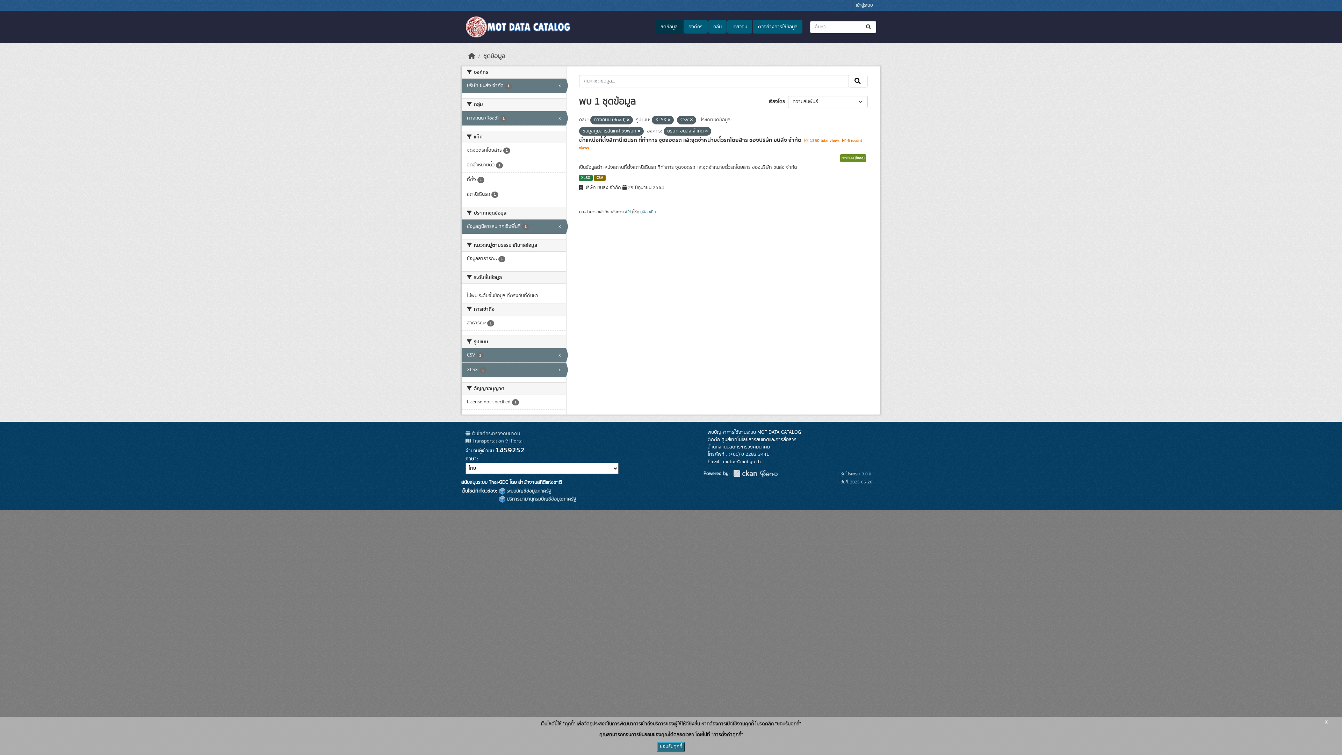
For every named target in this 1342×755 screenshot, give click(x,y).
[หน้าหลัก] (471, 56)
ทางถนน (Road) (853, 158)
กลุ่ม (717, 26)
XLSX (585, 178)
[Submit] (868, 27)
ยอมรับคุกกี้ (671, 746)
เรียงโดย (777, 101)
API (628, 212)
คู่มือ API (647, 212)
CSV (600, 178)
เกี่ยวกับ (740, 26)
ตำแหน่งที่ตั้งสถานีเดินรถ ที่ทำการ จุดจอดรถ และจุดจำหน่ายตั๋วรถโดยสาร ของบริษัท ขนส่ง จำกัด (691, 140)
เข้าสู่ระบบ (864, 5)
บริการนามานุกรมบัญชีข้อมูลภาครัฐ (540, 499)
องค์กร (695, 26)
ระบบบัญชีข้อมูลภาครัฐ (528, 491)
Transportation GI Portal (497, 441)
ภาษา (471, 458)
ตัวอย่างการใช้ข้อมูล (778, 26)
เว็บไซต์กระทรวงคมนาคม (495, 433)
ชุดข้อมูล (669, 26)
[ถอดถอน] (628, 120)
